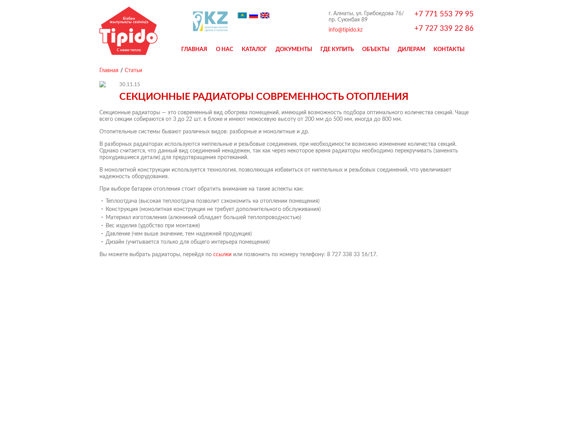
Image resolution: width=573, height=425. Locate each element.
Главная (194, 49)
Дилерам (411, 49)
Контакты (449, 49)
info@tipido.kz (346, 30)
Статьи (133, 70)
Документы (294, 49)
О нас (224, 49)
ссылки (222, 254)
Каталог (254, 49)
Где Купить (337, 49)
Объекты (375, 49)
